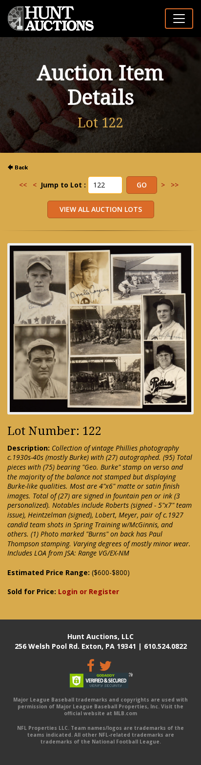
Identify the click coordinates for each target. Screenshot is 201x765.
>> (175, 184)
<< (23, 184)
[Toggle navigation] (179, 18)
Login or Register (88, 591)
